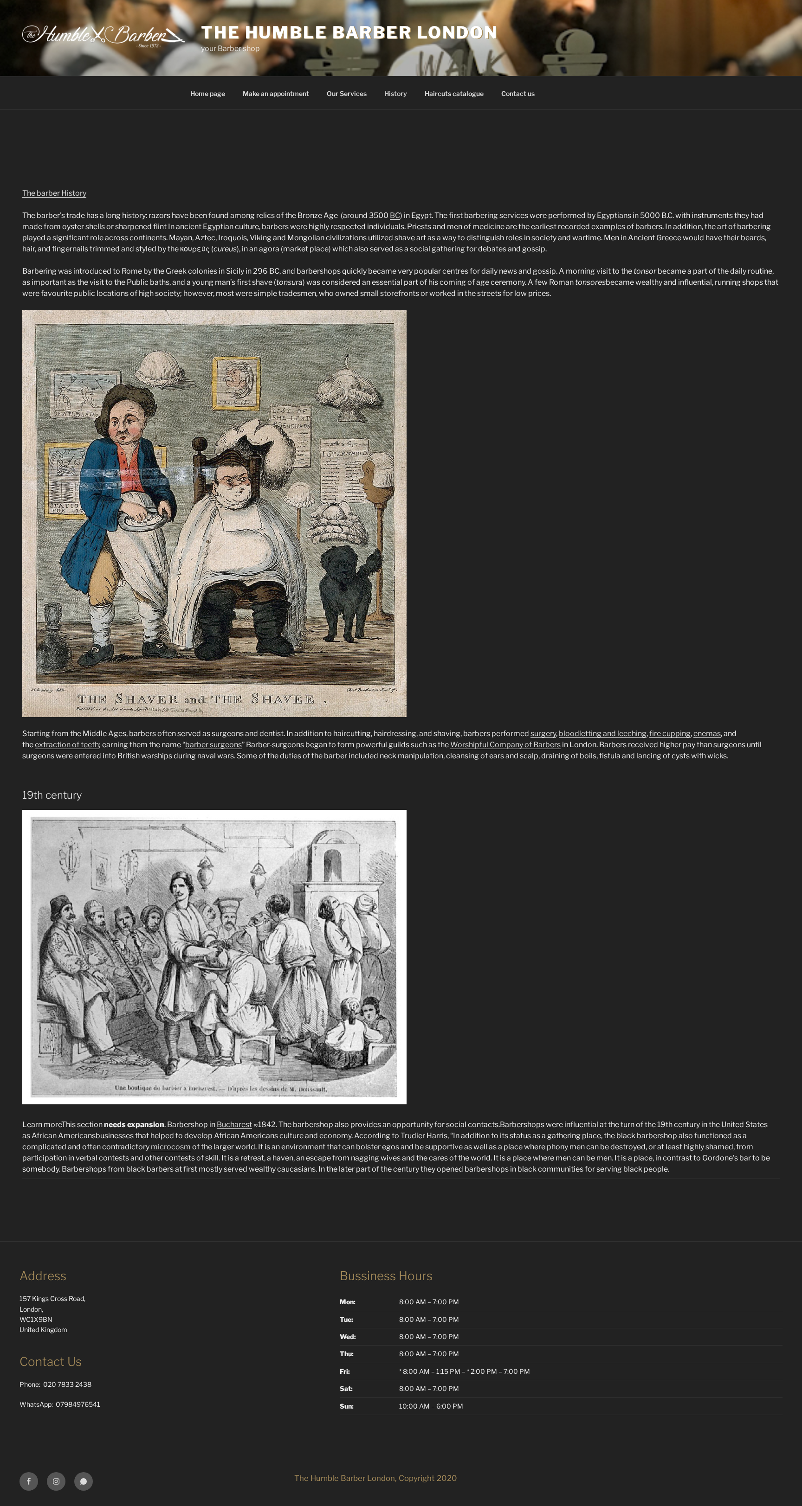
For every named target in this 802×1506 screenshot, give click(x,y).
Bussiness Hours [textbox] (386, 1276)
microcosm (171, 1146)
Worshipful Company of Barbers (505, 744)
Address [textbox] (42, 1276)
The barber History (54, 193)
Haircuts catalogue (454, 93)
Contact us (518, 93)
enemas (707, 733)
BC (395, 215)
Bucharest (234, 1124)
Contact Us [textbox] (50, 1361)
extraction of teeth (67, 744)
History (395, 93)
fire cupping (670, 733)
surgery (543, 733)
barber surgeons (213, 744)
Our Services (347, 93)
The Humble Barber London (349, 32)
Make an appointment (276, 93)
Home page (207, 93)
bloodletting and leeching (603, 733)
